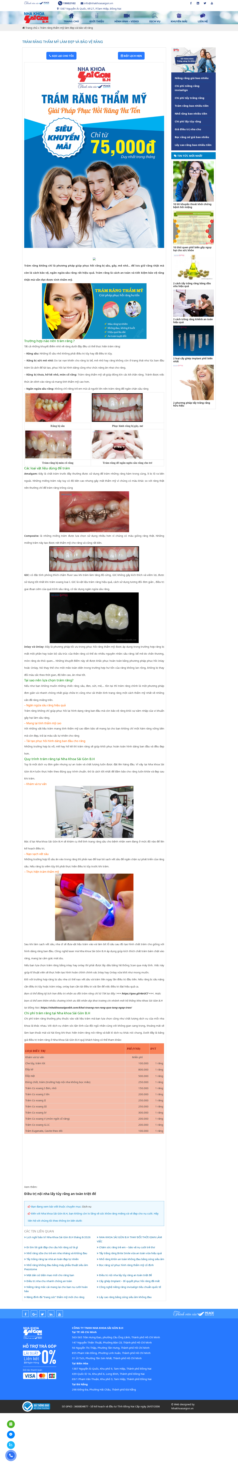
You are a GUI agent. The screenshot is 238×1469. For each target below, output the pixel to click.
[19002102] (11, 1455)
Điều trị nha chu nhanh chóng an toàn (49, 1281)
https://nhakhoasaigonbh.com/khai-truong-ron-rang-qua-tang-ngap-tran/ (86, 1007)
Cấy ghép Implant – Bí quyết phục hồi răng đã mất (129, 1281)
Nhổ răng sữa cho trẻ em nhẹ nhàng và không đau (56, 1253)
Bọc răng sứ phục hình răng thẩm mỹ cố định (126, 1265)
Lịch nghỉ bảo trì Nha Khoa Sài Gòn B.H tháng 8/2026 (58, 1237)
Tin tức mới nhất (189, 155)
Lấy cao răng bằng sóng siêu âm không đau (125, 1297)
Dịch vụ (86, 1206)
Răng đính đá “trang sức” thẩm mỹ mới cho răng (55, 1297)
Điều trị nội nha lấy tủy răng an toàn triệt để (125, 1275)
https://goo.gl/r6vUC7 (135, 993)
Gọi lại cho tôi (62, 55)
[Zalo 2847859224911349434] (11, 1445)
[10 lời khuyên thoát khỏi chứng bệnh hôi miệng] (193, 181)
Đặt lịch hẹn (132, 55)
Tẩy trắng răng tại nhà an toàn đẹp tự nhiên (52, 1259)
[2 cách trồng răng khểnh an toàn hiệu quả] (193, 302)
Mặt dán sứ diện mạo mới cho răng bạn (50, 1275)
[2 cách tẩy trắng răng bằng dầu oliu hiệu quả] (193, 267)
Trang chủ (31, 27)
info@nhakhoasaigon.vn (98, 3)
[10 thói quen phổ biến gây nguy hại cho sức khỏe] (193, 227)
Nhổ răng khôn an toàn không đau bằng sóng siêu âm (131, 1259)
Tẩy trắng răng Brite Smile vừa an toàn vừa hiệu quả (130, 1253)
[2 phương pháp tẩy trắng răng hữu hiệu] (193, 382)
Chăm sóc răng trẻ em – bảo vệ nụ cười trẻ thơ (126, 1247)
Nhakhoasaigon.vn (182, 1408)
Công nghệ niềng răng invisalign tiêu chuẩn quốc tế (129, 1287)
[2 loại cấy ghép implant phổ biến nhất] (193, 340)
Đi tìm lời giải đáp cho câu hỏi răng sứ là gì (52, 1247)
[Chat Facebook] (11, 1435)
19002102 (69, 3)
